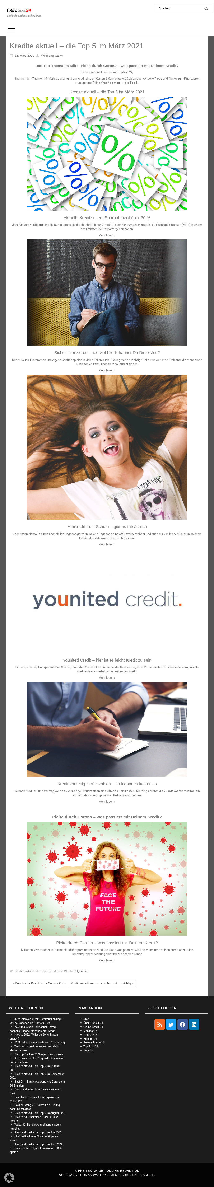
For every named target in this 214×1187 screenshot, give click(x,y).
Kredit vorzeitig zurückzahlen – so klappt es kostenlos (107, 784)
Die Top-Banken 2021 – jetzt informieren (38, 1054)
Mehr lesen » (107, 235)
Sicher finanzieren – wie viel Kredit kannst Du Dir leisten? (107, 352)
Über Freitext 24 (93, 1022)
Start (86, 1019)
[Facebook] (182, 1024)
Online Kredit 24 (93, 1026)
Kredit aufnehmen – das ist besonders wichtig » (102, 983)
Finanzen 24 (90, 1034)
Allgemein (81, 971)
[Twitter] (171, 1024)
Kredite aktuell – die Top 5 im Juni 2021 (38, 1144)
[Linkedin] (194, 1024)
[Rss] (159, 1024)
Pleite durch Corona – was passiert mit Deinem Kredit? (107, 942)
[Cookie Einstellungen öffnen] (9, 1181)
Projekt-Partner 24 (94, 1042)
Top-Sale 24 (90, 1046)
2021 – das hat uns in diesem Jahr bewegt (40, 1042)
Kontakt (88, 1050)
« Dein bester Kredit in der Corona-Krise (39, 983)
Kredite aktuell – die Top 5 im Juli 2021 (37, 1132)
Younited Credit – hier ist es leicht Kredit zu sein (107, 660)
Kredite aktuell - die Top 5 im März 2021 (41, 971)
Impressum (119, 1175)
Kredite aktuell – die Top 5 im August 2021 (40, 1113)
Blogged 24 (90, 1038)
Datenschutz (144, 1175)
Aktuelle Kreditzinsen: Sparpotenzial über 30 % (107, 217)
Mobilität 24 (90, 1030)
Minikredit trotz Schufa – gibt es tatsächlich (107, 526)
